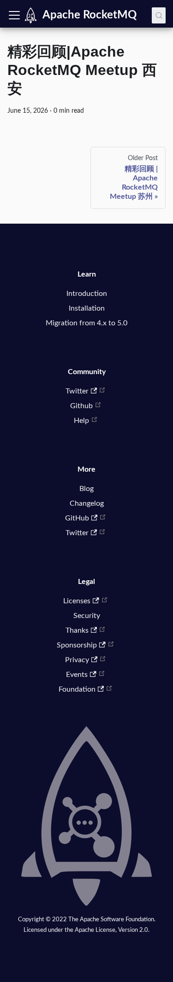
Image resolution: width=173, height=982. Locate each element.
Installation (87, 308)
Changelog (87, 503)
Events (77, 674)
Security (86, 615)
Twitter (77, 391)
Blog (86, 488)
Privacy (77, 660)
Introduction (86, 293)
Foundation (77, 689)
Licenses (76, 601)
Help (81, 420)
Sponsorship (77, 645)
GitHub (77, 518)
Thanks (77, 630)
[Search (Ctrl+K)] (159, 15)
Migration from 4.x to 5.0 (86, 323)
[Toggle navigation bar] (14, 15)
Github (81, 406)
